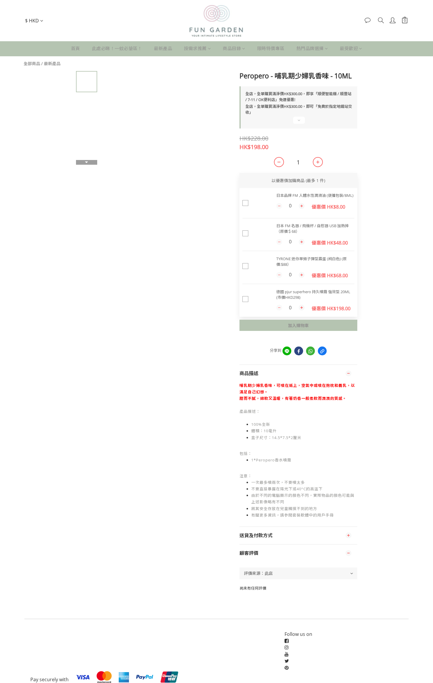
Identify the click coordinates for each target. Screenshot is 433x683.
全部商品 (32, 63)
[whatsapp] (310, 351)
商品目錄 (232, 48)
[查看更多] (298, 123)
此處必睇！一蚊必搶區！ (117, 48)
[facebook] (298, 351)
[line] (286, 351)
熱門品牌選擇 (310, 48)
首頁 (75, 48)
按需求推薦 (195, 48)
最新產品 (163, 48)
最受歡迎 (349, 48)
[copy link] (322, 351)
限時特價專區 (271, 48)
